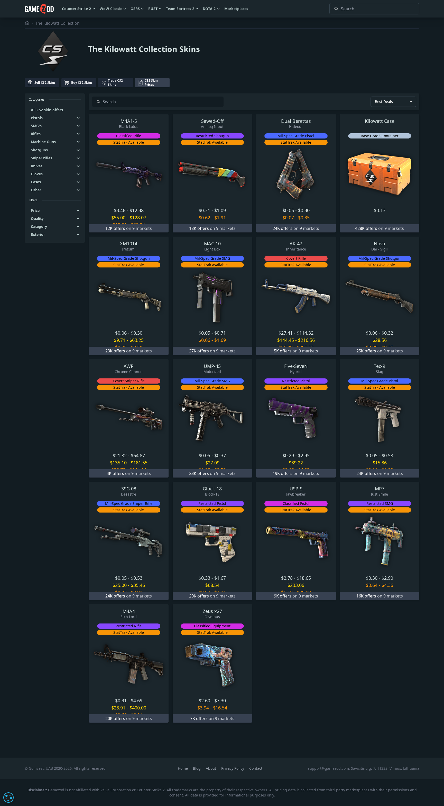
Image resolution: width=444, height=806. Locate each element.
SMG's (36, 125)
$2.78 (287, 578)
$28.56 (380, 340)
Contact (255, 768)
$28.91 (118, 708)
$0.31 (204, 210)
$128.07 (138, 217)
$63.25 (137, 340)
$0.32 (387, 333)
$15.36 (380, 463)
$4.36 (387, 585)
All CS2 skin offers (47, 109)
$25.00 (120, 585)
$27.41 (286, 333)
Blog (197, 768)
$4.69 (136, 700)
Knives (36, 165)
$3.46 (119, 210)
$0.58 (387, 455)
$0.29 (288, 455)
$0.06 (121, 333)
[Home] (27, 23)
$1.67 (220, 578)
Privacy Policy (233, 768)
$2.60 (204, 700)
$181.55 (139, 463)
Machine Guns (43, 141)
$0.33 (204, 578)
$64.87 (138, 455)
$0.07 (288, 217)
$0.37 (220, 455)
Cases (36, 181)
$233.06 (296, 585)
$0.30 (304, 210)
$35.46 (138, 585)
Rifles (36, 133)
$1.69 (220, 340)
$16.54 (220, 708)
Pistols (37, 117)
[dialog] (8, 797)
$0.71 (220, 333)
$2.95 (304, 455)
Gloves (37, 173)
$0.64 (371, 585)
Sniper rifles (41, 157)
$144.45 (285, 340)
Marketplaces (236, 8)
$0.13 (379, 210)
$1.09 (220, 210)
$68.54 (212, 585)
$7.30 (220, 700)
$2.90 (387, 578)
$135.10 (118, 463)
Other (36, 189)
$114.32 (305, 333)
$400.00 (138, 708)
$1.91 (220, 217)
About (211, 768)
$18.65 (304, 578)
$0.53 (136, 578)
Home (183, 768)
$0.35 (304, 217)
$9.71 (119, 340)
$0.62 (204, 217)
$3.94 (203, 708)
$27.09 (212, 463)
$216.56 (306, 340)
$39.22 (296, 463)
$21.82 (120, 455)
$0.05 (288, 210)
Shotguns (39, 150)
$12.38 (137, 210)
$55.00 (118, 217)
